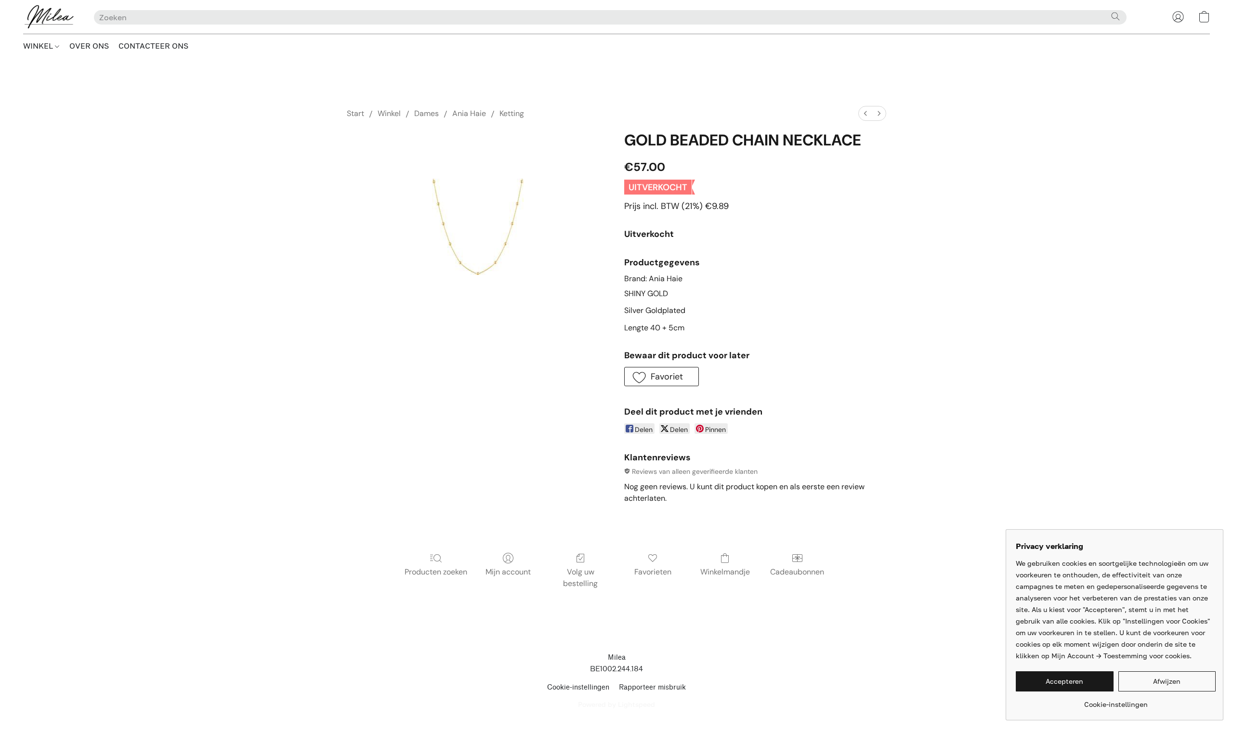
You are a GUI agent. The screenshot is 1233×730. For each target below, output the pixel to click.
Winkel (389, 113)
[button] (49, 17)
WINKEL (39, 46)
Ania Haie (469, 113)
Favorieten (652, 572)
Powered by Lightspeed (616, 704)
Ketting (511, 113)
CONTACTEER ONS (153, 46)
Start (355, 113)
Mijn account (508, 572)
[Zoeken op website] (1115, 16)
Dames (426, 113)
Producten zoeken (436, 572)
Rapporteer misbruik (652, 687)
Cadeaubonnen (797, 572)
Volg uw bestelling (580, 577)
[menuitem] (865, 113)
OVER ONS (89, 46)
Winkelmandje (725, 572)
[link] (1116, 700)
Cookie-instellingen (578, 687)
